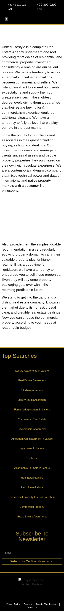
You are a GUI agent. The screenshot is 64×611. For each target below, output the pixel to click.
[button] (59, 18)
